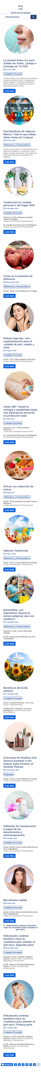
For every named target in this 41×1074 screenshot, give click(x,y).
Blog (20, 6)
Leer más (9, 91)
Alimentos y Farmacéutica (17, 145)
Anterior (8, 1065)
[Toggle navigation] (33, 17)
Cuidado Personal (12, 74)
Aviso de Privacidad (20, 13)
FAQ (21, 9)
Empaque (8, 774)
